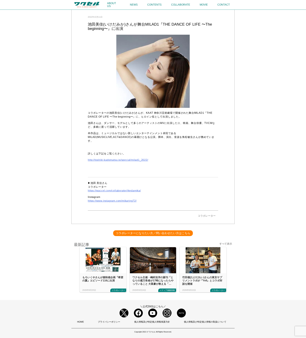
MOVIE (204, 4)
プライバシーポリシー (109, 322)
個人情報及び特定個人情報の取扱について (205, 322)
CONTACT (223, 4)
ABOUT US (111, 4)
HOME (80, 322)
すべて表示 (225, 243)
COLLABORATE (180, 4)
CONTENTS (154, 4)
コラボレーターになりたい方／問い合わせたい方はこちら (153, 233)
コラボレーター (207, 215)
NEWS (134, 4)
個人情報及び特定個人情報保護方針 (152, 322)
